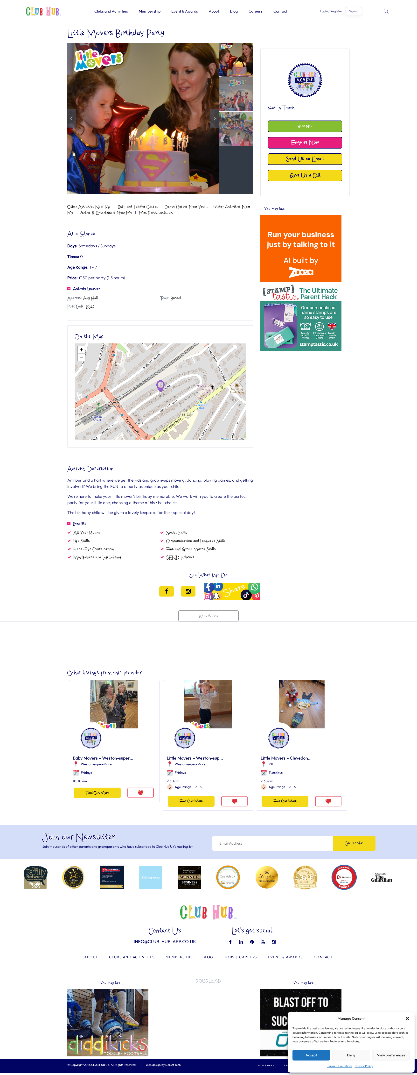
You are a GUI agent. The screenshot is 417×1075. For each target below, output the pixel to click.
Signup (354, 11)
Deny (351, 1055)
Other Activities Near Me (89, 207)
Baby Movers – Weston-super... (103, 758)
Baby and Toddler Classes (138, 207)
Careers (256, 11)
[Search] (386, 11)
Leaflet (226, 438)
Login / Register (331, 11)
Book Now (305, 126)
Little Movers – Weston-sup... (195, 758)
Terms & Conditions (339, 1066)
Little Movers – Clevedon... (286, 758)
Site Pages (265, 1065)
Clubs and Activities (111, 11)
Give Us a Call (305, 175)
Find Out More (97, 793)
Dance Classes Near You (185, 207)
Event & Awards (184, 11)
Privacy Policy (364, 1066)
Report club (208, 615)
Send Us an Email (305, 159)
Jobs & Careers (240, 957)
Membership (149, 11)
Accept (311, 1055)
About (214, 11)
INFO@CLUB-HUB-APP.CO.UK (165, 941)
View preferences (391, 1055)
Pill (271, 764)
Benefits (79, 523)
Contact (280, 11)
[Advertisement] (300, 387)
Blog (234, 11)
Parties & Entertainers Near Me (106, 213)
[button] (407, 1018)
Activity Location (87, 289)
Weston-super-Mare (96, 764)
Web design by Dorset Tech (163, 1065)
